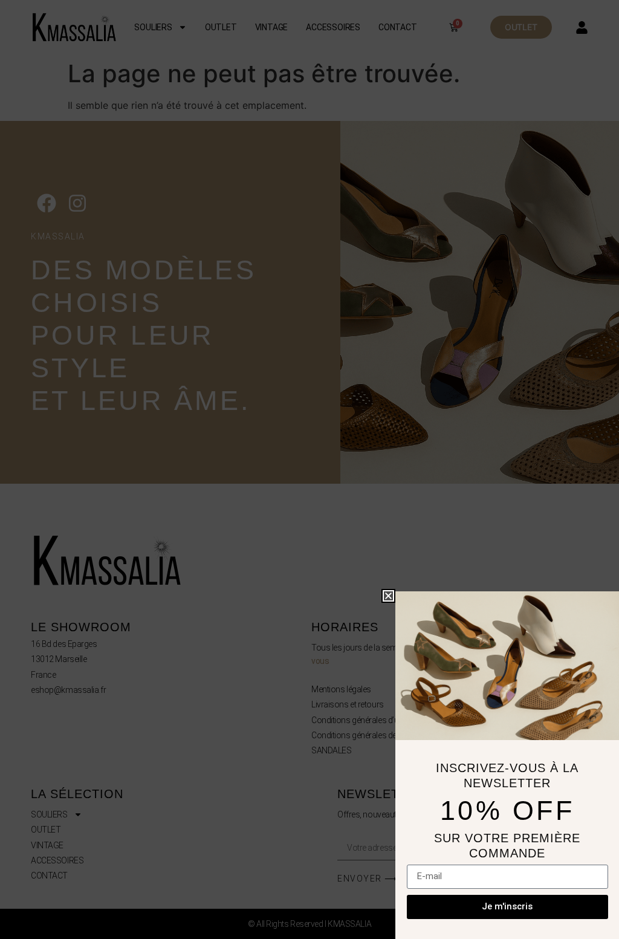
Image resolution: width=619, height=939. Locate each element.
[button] (388, 595)
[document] (309, 469)
